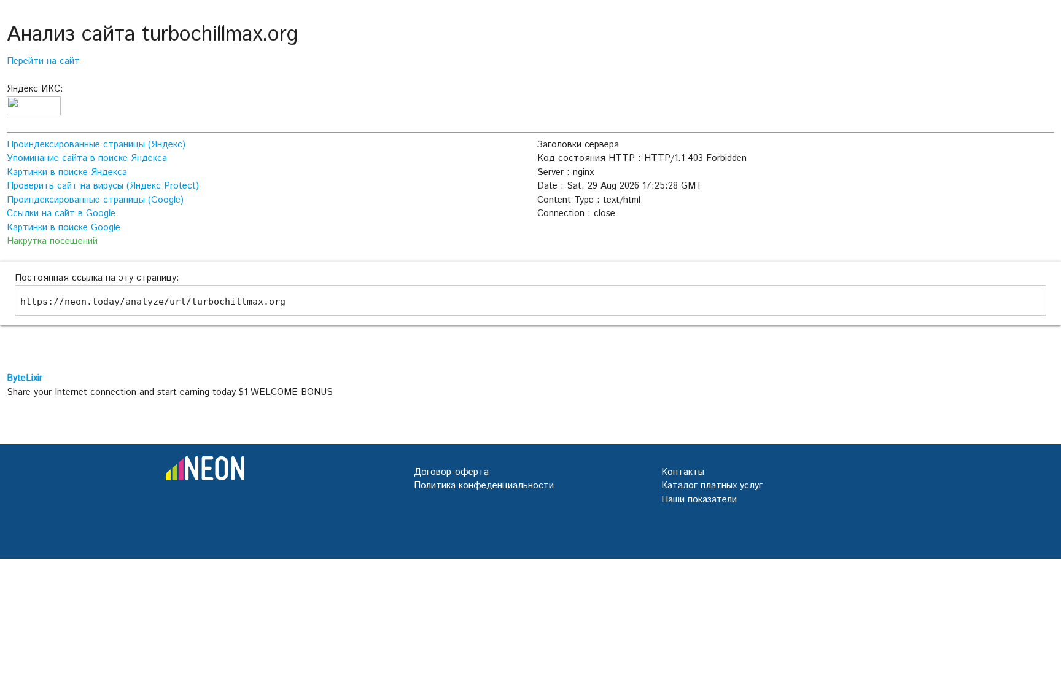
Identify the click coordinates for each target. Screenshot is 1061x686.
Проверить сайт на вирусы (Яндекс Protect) (103, 185)
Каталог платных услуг (712, 485)
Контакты (682, 472)
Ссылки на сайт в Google (61, 213)
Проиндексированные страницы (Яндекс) (96, 144)
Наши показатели (699, 499)
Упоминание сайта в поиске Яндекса (87, 158)
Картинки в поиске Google (63, 227)
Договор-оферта (451, 472)
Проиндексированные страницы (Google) (95, 199)
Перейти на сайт (43, 61)
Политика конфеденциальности (484, 485)
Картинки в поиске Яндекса (67, 172)
